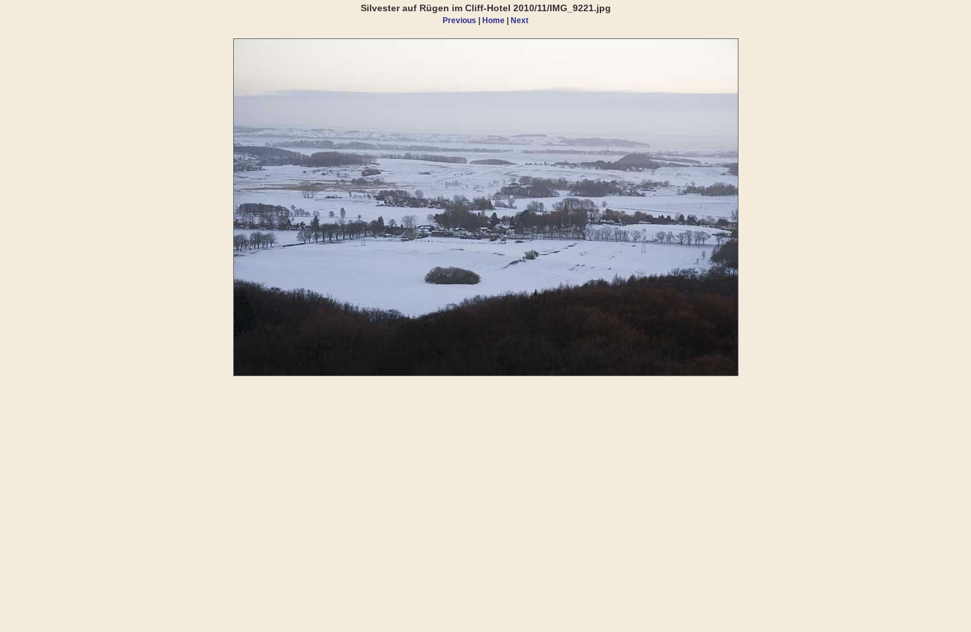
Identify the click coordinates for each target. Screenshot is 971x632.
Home (493, 20)
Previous (459, 20)
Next (519, 20)
